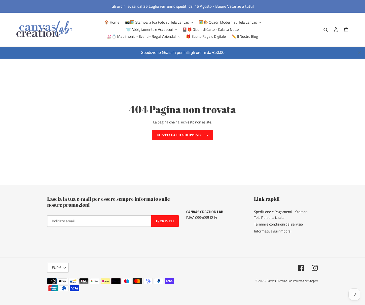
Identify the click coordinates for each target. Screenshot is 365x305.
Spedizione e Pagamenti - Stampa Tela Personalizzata (281, 214)
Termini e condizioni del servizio (278, 224)
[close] (359, 52)
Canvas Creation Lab (279, 280)
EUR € (56, 267)
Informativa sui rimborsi (272, 231)
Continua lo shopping (179, 135)
